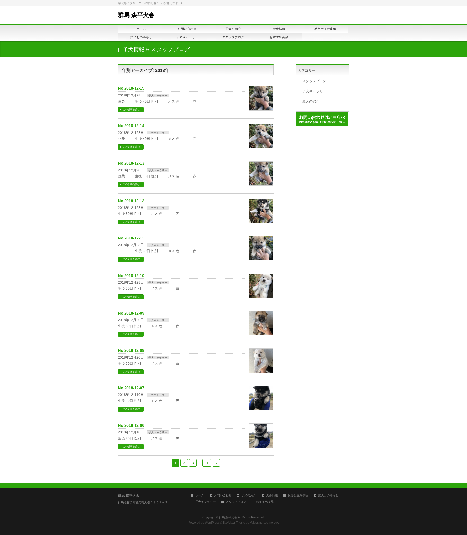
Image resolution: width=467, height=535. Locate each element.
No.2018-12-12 (131, 201)
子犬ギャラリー (157, 95)
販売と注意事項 (298, 495)
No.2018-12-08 (131, 350)
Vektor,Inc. (256, 522)
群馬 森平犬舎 (136, 15)
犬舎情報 (272, 495)
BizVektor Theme (234, 522)
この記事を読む (131, 109)
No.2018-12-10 (131, 276)
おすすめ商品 (265, 502)
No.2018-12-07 (131, 388)
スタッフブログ (314, 81)
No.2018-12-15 (131, 88)
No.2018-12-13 (131, 163)
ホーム (199, 495)
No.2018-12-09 (131, 313)
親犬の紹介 (310, 101)
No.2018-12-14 (131, 126)
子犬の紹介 (249, 495)
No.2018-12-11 (131, 238)
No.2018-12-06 (131, 425)
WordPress (212, 522)
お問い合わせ (223, 495)
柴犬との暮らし (328, 495)
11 (206, 463)
